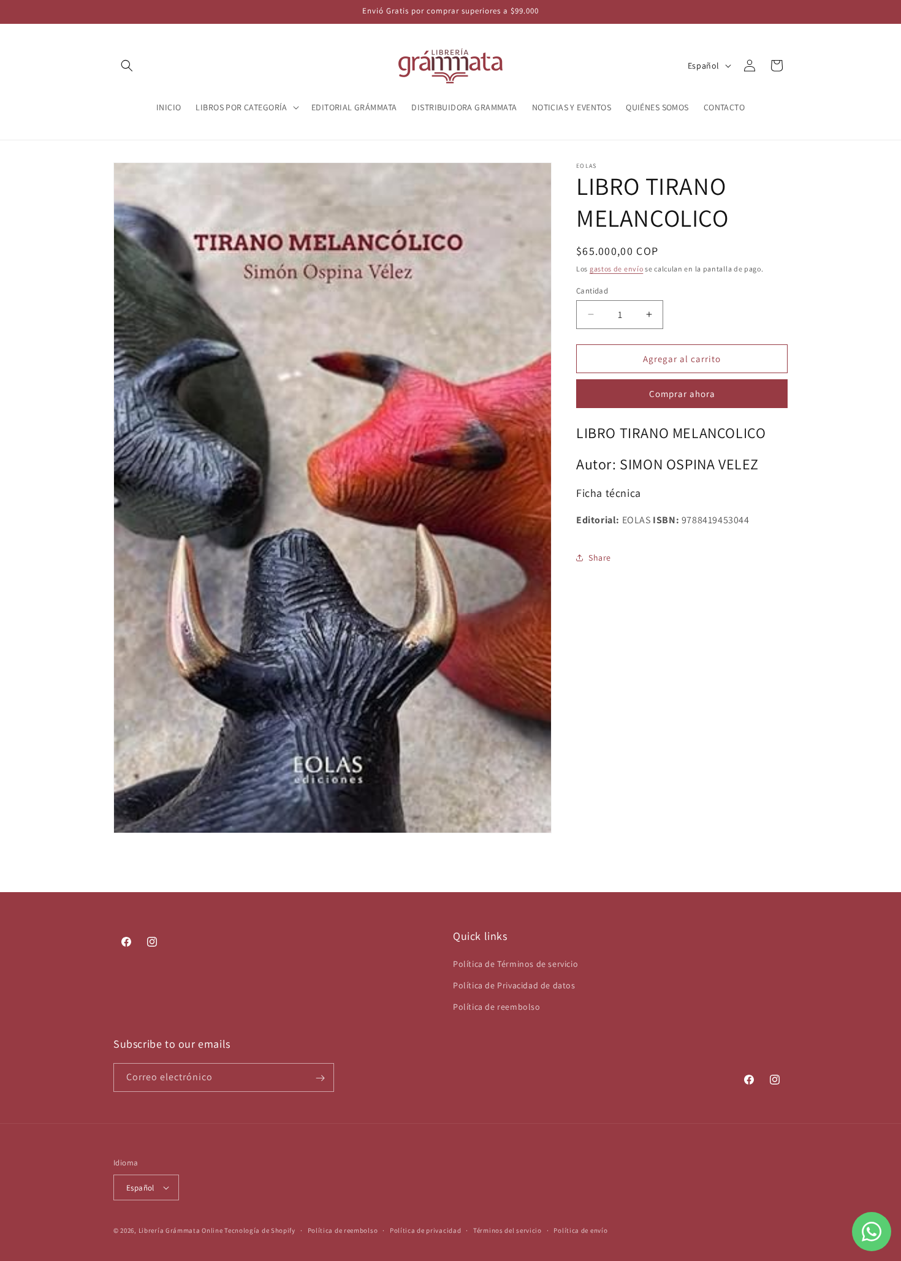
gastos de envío (617, 268)
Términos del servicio (507, 1230)
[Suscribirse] (319, 1078)
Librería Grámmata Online (181, 1230)
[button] (126, 65)
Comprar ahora (682, 394)
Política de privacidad (425, 1230)
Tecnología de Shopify (259, 1230)
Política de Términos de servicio (515, 964)
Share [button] (599, 556)
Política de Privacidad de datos (514, 985)
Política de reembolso (497, 1007)
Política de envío (580, 1230)
